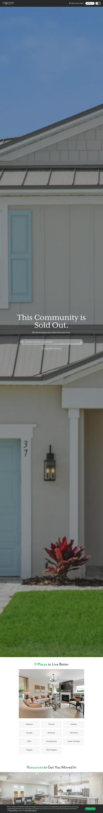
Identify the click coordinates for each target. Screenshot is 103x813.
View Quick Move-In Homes (51, 348)
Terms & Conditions (31, 810)
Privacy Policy (13, 810)
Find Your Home (77, 3)
